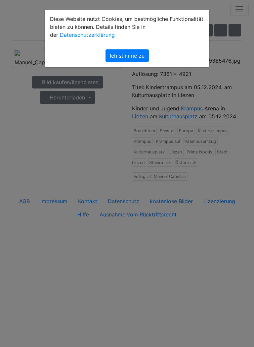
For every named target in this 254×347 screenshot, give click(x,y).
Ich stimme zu (127, 55)
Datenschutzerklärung (87, 34)
